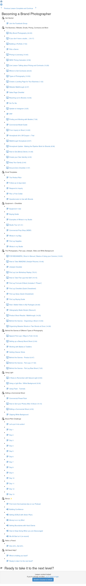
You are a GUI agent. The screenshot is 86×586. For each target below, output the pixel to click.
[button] (1, 2)
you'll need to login (52, 576)
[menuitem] (1, 5)
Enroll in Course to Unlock (43, 579)
